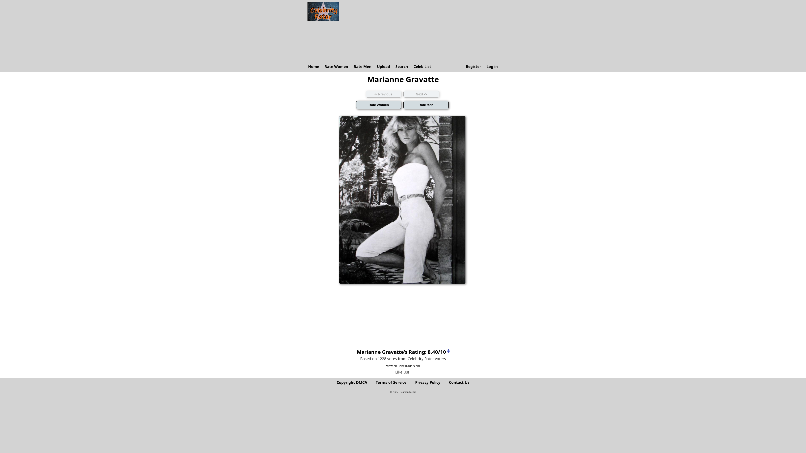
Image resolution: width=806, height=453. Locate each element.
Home (313, 66)
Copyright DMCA (352, 382)
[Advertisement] (421, 31)
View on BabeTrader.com (403, 366)
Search (401, 66)
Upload (383, 66)
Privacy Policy (427, 382)
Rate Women (336, 66)
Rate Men (363, 66)
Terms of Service (391, 382)
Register (473, 66)
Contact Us (459, 382)
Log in (492, 66)
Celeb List (422, 66)
